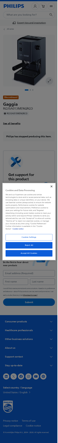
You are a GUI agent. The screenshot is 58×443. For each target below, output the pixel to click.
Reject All (28, 245)
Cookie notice (17, 228)
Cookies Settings (27, 237)
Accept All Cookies (28, 253)
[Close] (50, 186)
